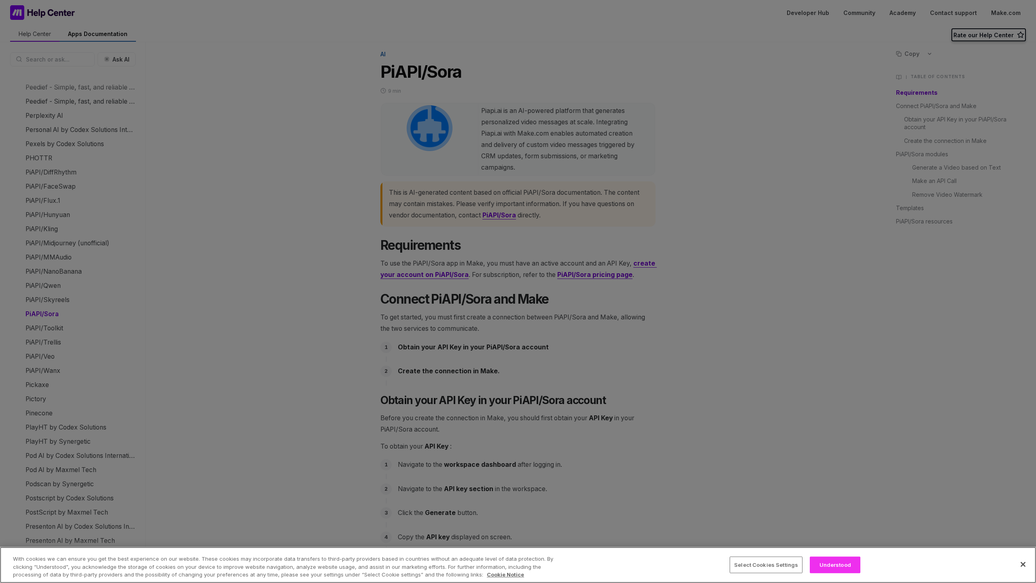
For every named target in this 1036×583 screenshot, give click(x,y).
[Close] (1023, 564)
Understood (835, 564)
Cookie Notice (505, 574)
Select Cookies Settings (766, 564)
